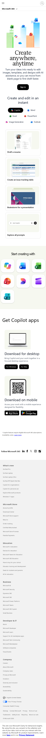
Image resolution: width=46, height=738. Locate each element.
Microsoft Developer (9, 628)
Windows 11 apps (8, 497)
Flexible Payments (8, 535)
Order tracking (8, 524)
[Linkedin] (23, 451)
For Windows (11, 367)
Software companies (9, 648)
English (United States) (14, 697)
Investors (6, 679)
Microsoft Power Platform (11, 601)
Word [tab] (33, 110)
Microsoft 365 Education (10, 558)
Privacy (25, 711)
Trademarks (6, 715)
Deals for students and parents (13, 570)
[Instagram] (35, 451)
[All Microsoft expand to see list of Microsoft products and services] (3, 3)
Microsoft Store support (10, 516)
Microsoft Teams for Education (12, 554)
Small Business (7, 613)
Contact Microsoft (15, 711)
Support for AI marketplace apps (13, 636)
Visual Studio (7, 652)
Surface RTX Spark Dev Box (11, 481)
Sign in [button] (23, 87)
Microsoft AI (7, 585)
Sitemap (5, 711)
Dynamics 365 (7, 593)
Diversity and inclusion (10, 683)
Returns (5, 520)
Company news (8, 671)
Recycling (24, 715)
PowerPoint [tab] (32, 116)
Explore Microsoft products (11, 493)
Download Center (8, 512)
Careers (5, 663)
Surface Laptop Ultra (9, 477)
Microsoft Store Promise (11, 531)
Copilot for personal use (11, 489)
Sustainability (7, 690)
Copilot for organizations (11, 485)
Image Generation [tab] (16, 122)
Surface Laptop (8, 473)
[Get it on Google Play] (29, 412)
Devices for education (10, 551)
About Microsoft (8, 667)
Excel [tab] (15, 116)
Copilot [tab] (17, 110)
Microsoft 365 (8, 8)
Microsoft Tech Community (11, 640)
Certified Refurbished (10, 527)
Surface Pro (6, 469)
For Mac (24, 367)
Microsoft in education (10, 547)
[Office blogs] (40, 451)
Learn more (17, 435)
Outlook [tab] (37, 122)
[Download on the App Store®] (12, 412)
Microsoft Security (9, 589)
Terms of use (33, 711)
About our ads (33, 715)
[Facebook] (27, 451)
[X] (31, 451)
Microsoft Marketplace (10, 644)
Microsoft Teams (8, 605)
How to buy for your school (12, 562)
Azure (5, 624)
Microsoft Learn (8, 632)
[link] (23, 142)
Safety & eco (16, 715)
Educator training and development (14, 566)
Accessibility (7, 687)
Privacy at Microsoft (9, 675)
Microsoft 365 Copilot (10, 609)
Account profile (8, 508)
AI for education (8, 574)
